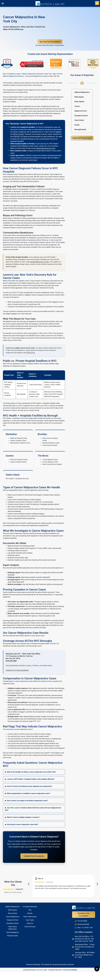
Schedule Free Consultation (34, 856)
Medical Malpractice (82, 92)
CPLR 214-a (31, 353)
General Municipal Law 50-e (45, 148)
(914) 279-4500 (11, 661)
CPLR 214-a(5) (18, 134)
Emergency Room (81, 116)
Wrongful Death (80, 129)
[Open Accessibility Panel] (96, 968)
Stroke (77, 125)
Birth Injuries (79, 97)
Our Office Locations (83, 932)
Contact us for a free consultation (17, 670)
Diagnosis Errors (81, 111)
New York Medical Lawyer (12, 74)
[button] (2, 3)
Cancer (77, 106)
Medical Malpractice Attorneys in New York (37, 74)
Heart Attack (79, 120)
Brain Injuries (79, 101)
